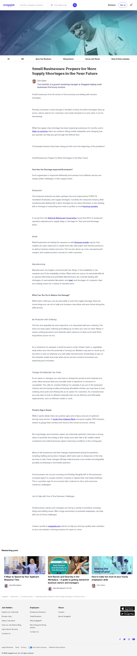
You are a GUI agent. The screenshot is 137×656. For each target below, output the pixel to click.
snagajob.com (54, 526)
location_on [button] (52, 5)
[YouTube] (133, 639)
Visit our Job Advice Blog (11, 625)
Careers (61, 612)
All (8, 59)
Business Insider (81, 242)
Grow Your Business (43, 59)
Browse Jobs (7, 616)
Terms (17, 647)
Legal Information (7, 647)
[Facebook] (120, 639)
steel (70, 280)
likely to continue (40, 131)
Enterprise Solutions (38, 612)
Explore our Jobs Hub (10, 612)
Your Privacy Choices (40, 647)
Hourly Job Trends (92, 59)
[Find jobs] (75, 5)
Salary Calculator (8, 621)
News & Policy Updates (120, 59)
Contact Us (6, 633)
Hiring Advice (68, 59)
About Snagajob (64, 616)
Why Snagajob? (36, 621)
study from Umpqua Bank (64, 419)
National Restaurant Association (62, 218)
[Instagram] (129, 639)
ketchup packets (90, 207)
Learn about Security (10, 629)
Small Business (35, 616)
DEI (22, 59)
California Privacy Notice (57, 647)
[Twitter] (124, 639)
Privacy (23, 647)
